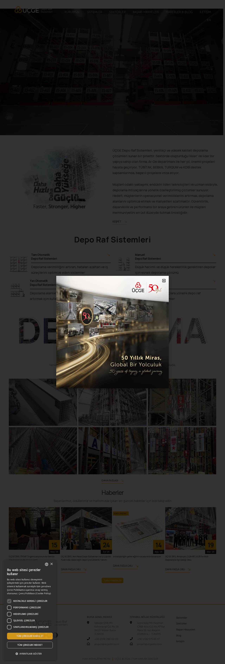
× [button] (51, 564)
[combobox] (46, 564)
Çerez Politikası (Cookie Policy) (35, 593)
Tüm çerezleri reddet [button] (30, 644)
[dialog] (30, 610)
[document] (112, 332)
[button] (30, 654)
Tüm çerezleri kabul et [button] (30, 635)
